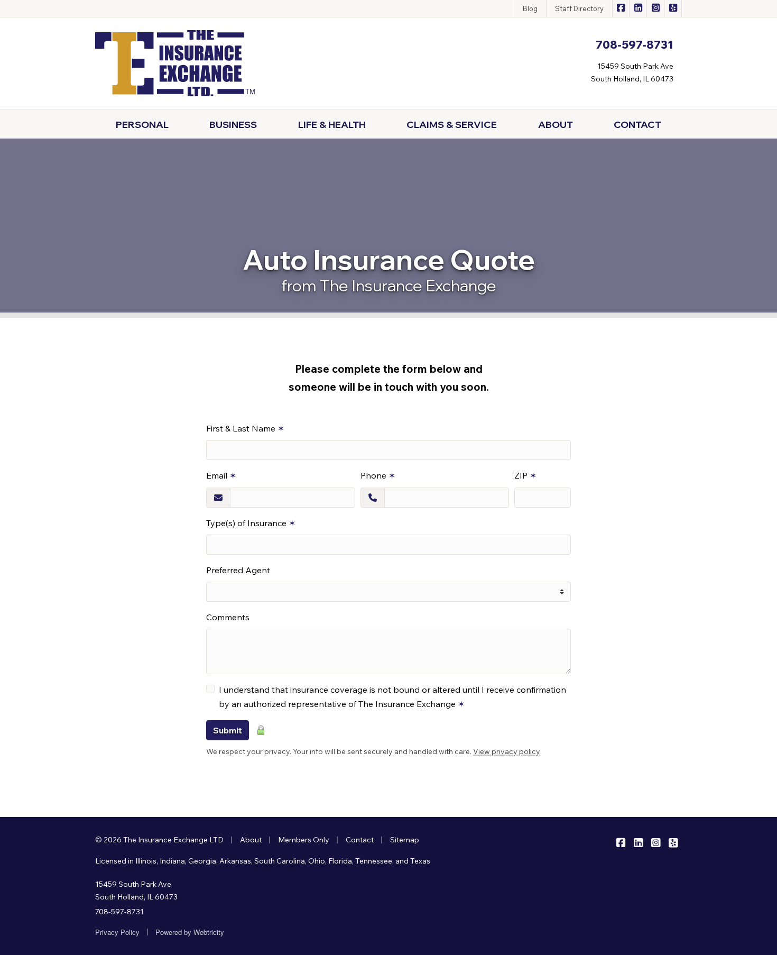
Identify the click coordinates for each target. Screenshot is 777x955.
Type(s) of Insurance (250, 523)
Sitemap (404, 839)
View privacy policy (506, 751)
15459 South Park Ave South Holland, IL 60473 (136, 890)
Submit (227, 730)
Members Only (303, 839)
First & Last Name (245, 428)
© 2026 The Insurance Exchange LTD (159, 839)
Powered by (189, 932)
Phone (377, 475)
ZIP (525, 475)
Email (221, 475)
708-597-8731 (119, 911)
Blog (530, 8)
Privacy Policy (117, 932)
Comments (227, 617)
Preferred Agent (238, 570)
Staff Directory (579, 8)
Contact (360, 839)
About (251, 839)
